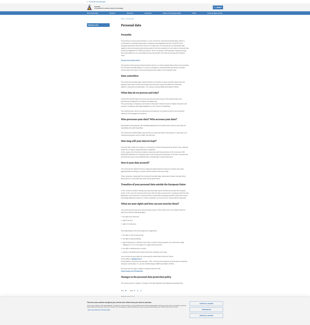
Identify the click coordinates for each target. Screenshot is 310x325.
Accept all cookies (206, 303)
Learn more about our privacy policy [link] (99, 310)
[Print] (126, 290)
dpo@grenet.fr (136, 259)
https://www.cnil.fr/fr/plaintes (132, 271)
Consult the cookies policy (130, 60)
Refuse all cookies (206, 315)
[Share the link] (141, 290)
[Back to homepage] (89, 7)
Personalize (206, 309)
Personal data (93, 25)
